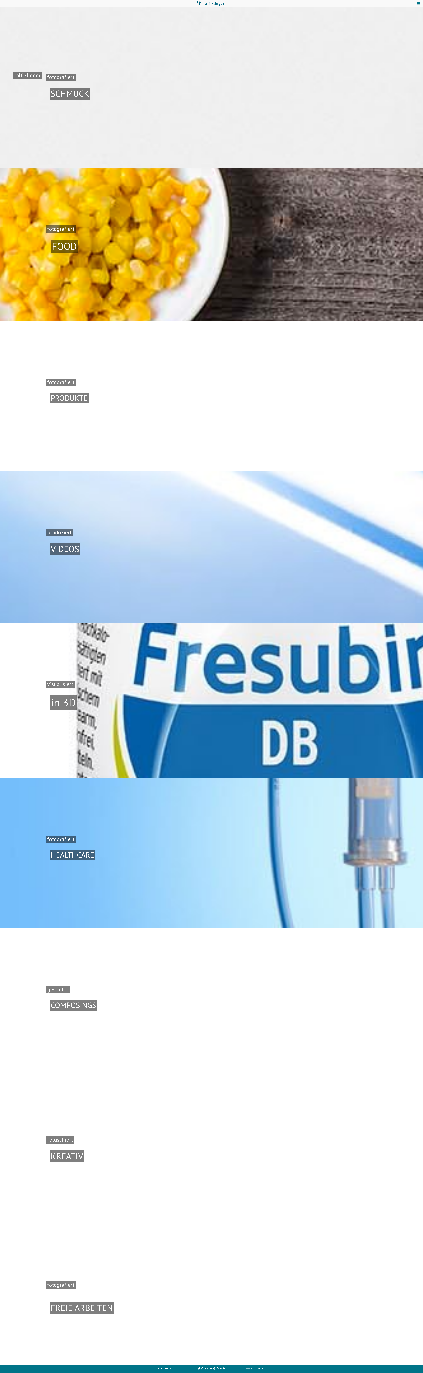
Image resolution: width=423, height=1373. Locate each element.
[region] (211, 1366)
